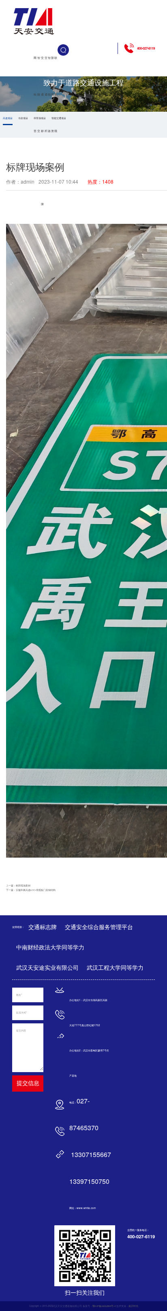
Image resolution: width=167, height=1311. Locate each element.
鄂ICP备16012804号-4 (104, 1306)
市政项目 (23, 118)
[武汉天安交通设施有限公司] (34, 21)
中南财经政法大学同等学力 (50, 947)
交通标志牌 (42, 131)
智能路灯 (49, 112)
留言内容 (21, 1030)
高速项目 (8, 118)
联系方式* (21, 1012)
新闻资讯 (52, 112)
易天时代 (133, 1306)
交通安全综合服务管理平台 (99, 927)
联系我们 (55, 112)
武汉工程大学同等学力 (115, 967)
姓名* (19, 995)
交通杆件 (46, 112)
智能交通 (38, 112)
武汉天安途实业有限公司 (47, 967)
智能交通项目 (58, 118)
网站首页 (35, 112)
